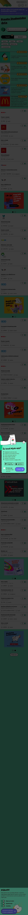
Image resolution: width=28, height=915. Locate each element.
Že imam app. (9, 468)
